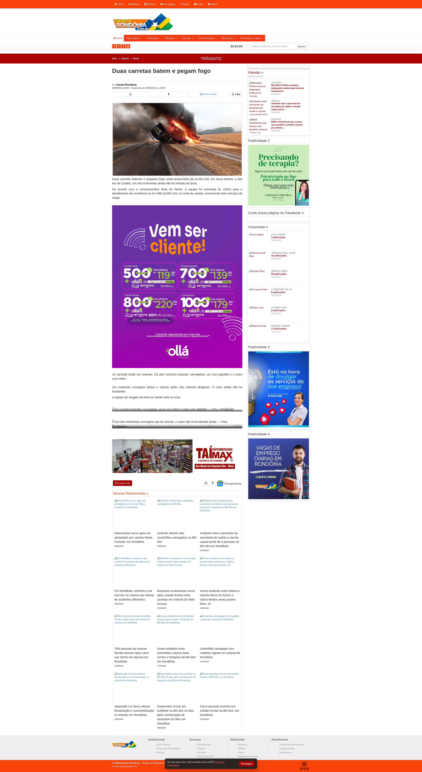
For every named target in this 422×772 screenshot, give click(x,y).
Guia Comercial (205, 756)
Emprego (186, 38)
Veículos (201, 752)
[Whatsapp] (119, 46)
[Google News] (228, 483)
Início (114, 58)
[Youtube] (128, 46)
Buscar (301, 46)
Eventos (151, 4)
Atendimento (279, 739)
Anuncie (160, 752)
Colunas (184, 4)
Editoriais (169, 38)
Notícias (134, 4)
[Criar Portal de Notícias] (304, 766)
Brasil (136, 58)
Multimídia (237, 739)
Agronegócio (132, 38)
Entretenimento (206, 38)
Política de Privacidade (168, 748)
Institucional (156, 739)
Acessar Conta (286, 748)
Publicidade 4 (259, 434)
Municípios (227, 38)
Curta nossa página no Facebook (276, 213)
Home (120, 4)
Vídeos (214, 4)
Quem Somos (163, 744)
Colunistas (152, 38)
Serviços (195, 739)
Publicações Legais (250, 38)
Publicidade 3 (259, 347)
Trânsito (211, 58)
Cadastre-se (285, 752)
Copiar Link (123, 483)
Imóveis (201, 748)
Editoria (125, 58)
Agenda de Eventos (248, 756)
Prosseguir (246, 764)
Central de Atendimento (291, 744)
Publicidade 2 (259, 140)
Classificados (204, 744)
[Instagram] (114, 46)
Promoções (169, 4)
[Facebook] (123, 46)
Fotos (199, 4)
